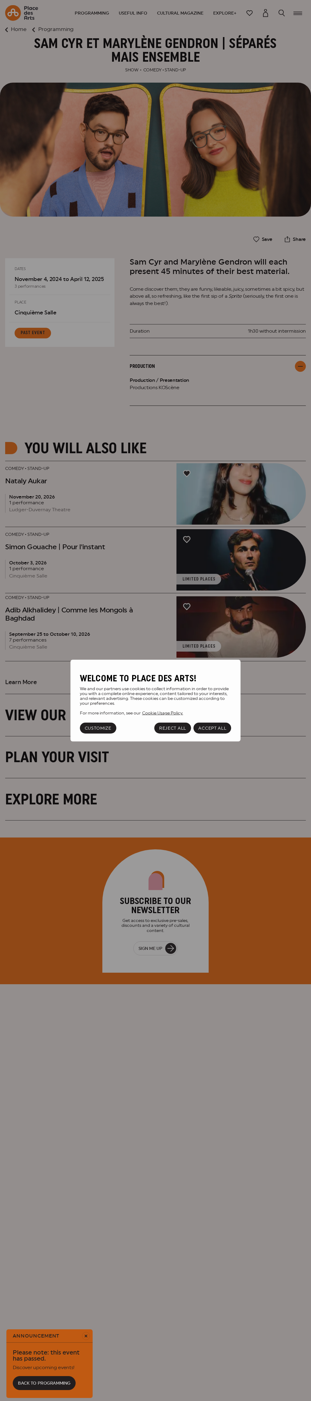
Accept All (212, 728)
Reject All (172, 728)
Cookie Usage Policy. (162, 713)
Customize (98, 728)
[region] (155, 700)
